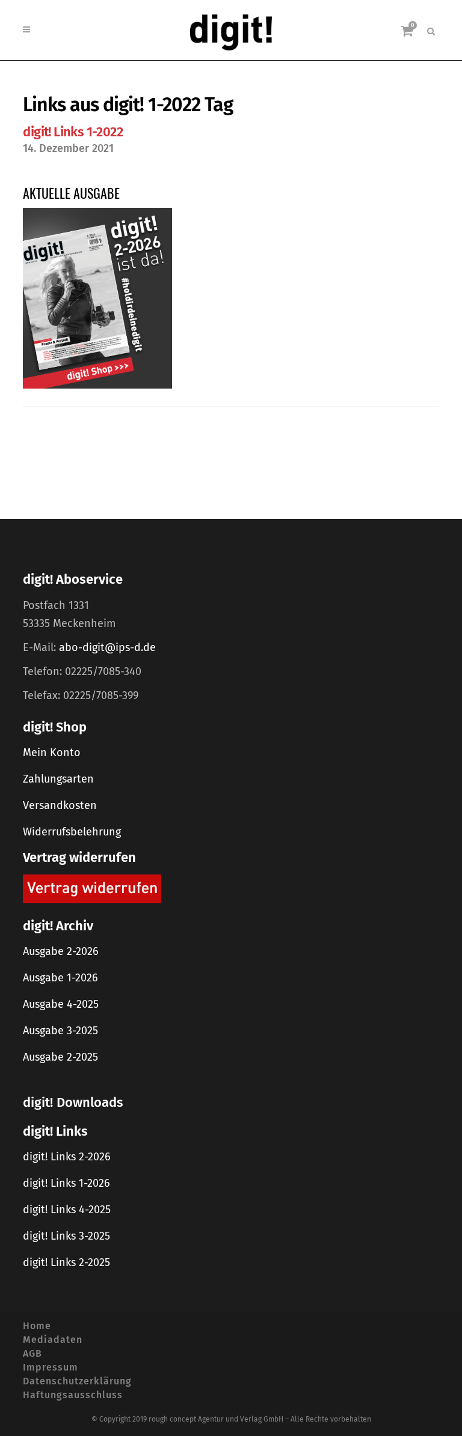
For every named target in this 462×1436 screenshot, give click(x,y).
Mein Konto (52, 752)
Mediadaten (52, 1339)
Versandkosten (60, 805)
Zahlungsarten (58, 779)
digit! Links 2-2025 (66, 1262)
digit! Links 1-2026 (66, 1183)
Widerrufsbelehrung (72, 831)
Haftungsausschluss (73, 1395)
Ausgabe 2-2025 (60, 1057)
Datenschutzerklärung (77, 1381)
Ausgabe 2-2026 (61, 951)
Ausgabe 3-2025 (60, 1030)
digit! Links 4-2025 (67, 1209)
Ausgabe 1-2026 (60, 977)
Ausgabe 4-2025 (61, 1004)
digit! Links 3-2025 (66, 1236)
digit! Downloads (73, 1102)
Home (37, 1325)
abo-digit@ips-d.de (107, 647)
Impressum (50, 1367)
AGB (32, 1353)
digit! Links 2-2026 (67, 1156)
